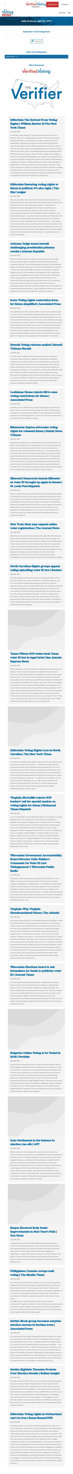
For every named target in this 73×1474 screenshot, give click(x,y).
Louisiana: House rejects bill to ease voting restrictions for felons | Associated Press (33, 396)
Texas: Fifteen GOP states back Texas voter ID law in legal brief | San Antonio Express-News (36, 657)
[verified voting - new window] (35, 8)
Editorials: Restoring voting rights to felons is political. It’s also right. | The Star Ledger (34, 188)
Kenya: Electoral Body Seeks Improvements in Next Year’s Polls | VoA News (33, 1231)
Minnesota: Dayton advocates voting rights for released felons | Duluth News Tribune (36, 431)
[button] (65, 4)
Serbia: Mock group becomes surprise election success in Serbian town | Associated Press (35, 1325)
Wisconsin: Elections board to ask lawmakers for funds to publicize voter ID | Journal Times (35, 971)
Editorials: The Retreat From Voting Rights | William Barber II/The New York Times (33, 123)
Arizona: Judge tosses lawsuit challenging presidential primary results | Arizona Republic (32, 247)
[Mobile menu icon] (69, 13)
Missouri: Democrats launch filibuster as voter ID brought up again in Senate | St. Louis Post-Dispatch (36, 482)
